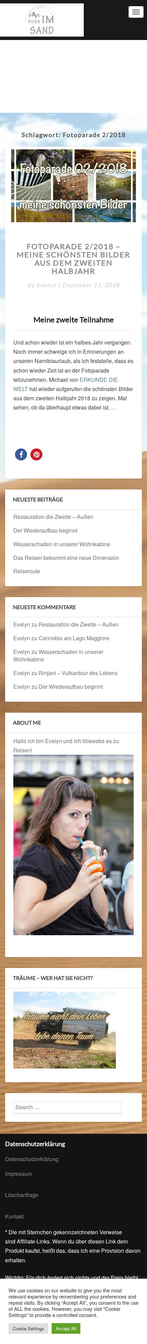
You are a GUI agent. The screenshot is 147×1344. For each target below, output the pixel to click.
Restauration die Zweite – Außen (53, 517)
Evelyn (46, 285)
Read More (81, 429)
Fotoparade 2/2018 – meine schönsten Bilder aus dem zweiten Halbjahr (73, 259)
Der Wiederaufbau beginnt (45, 530)
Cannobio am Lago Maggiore (74, 638)
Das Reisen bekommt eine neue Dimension (66, 558)
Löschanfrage (21, 1195)
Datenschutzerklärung (31, 1159)
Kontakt (14, 1216)
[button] (21, 454)
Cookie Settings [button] (28, 1328)
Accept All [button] (66, 1328)
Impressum (18, 1174)
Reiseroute (26, 571)
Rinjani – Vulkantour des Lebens (78, 673)
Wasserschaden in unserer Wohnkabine (61, 544)
